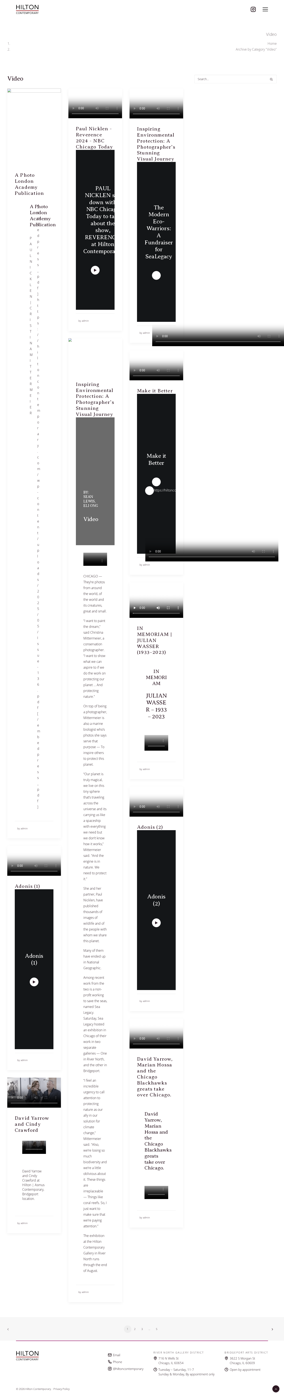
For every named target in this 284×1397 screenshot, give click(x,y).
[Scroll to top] (275, 1388)
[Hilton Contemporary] (27, 9)
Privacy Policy (61, 1389)
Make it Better (155, 390)
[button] (265, 9)
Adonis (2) (150, 827)
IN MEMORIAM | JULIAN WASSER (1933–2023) (154, 640)
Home (272, 43)
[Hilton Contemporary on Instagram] (253, 9)
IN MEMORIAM (156, 677)
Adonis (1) (27, 886)
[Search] (235, 79)
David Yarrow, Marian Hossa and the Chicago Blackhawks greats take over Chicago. (155, 1077)
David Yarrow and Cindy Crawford (32, 1124)
